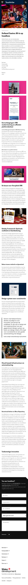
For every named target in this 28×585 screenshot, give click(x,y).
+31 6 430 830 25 (16, 483)
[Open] (25, 2)
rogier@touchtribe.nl (6, 485)
